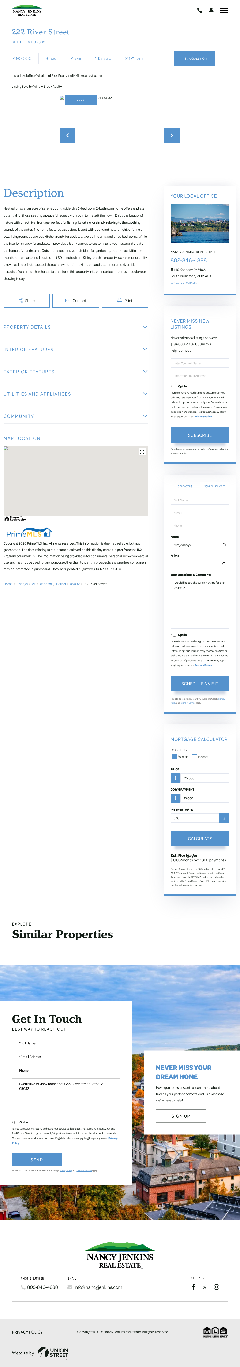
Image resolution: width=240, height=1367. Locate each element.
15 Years (203, 757)
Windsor (46, 583)
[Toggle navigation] (224, 10)
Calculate (200, 838)
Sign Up (181, 1116)
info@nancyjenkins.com (98, 1287)
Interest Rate (182, 809)
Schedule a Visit (214, 486)
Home (8, 583)
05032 (75, 583)
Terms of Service (187, 702)
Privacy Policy (203, 416)
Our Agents (192, 282)
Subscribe (200, 435)
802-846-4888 (200, 10)
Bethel (61, 583)
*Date (175, 537)
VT (34, 583)
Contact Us (177, 282)
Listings (22, 583)
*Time (175, 556)
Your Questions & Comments (191, 574)
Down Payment (182, 789)
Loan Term (179, 750)
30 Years (183, 757)
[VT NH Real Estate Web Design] (40, 1353)
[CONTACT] (194, 58)
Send (37, 1159)
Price (175, 769)
